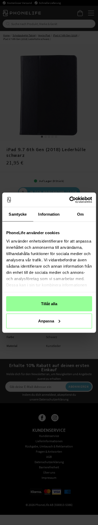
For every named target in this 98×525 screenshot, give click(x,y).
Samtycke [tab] (18, 214)
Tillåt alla (49, 304)
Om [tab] (80, 214)
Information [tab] (49, 214)
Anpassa (46, 320)
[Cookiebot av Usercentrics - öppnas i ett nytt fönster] (70, 199)
